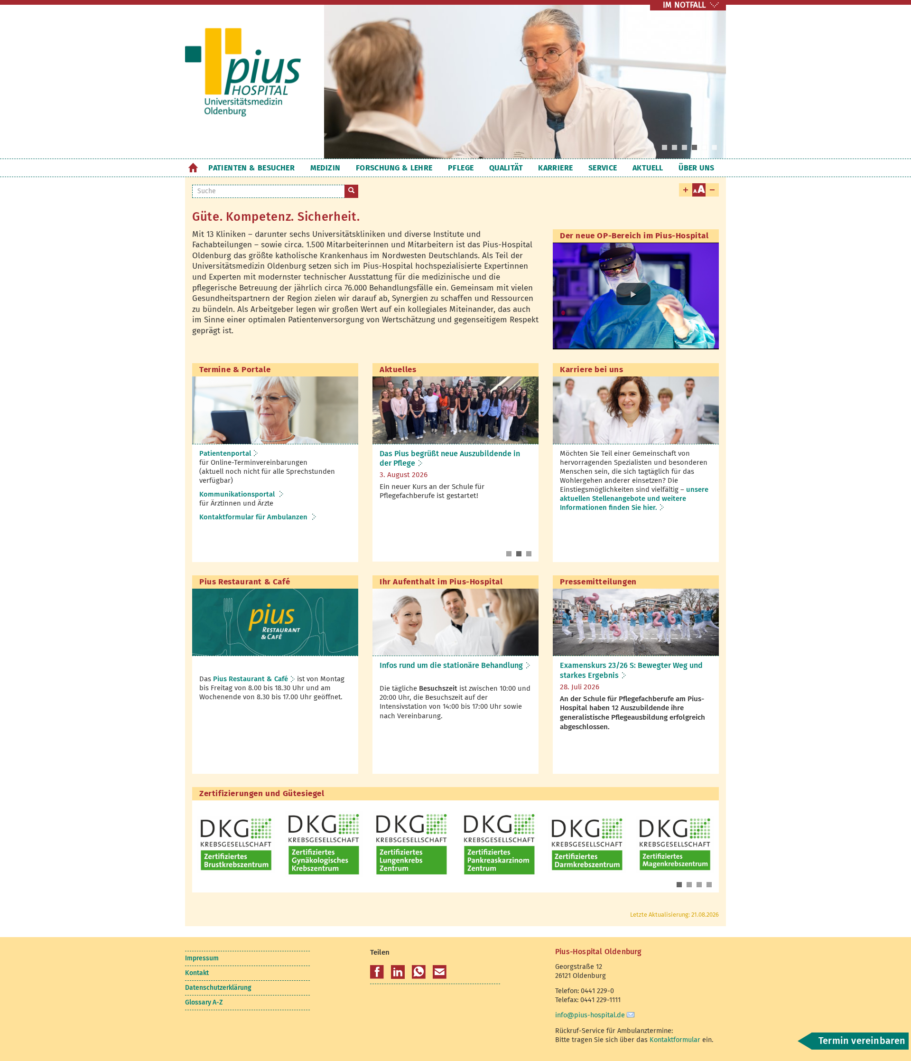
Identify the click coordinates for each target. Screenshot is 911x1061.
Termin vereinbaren (862, 1040)
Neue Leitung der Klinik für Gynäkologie (449, 453)
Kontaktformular (675, 1039)
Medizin (325, 167)
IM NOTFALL (684, 5)
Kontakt (197, 973)
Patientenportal (225, 453)
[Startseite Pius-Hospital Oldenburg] (247, 80)
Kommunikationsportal (238, 494)
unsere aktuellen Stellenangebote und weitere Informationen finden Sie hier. (634, 498)
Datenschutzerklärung (218, 988)
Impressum (202, 958)
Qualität (506, 167)
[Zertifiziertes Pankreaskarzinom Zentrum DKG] (499, 844)
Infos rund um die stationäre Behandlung (451, 665)
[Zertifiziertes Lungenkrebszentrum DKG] (412, 844)
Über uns (696, 167)
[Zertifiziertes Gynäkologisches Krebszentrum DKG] (324, 844)
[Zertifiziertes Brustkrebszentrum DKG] (236, 844)
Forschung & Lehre (394, 167)
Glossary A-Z (204, 1002)
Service (602, 167)
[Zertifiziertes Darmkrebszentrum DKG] (587, 844)
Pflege (461, 167)
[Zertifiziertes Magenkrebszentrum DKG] (675, 844)
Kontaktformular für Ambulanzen (254, 517)
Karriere (555, 167)
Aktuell (647, 167)
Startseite (193, 167)
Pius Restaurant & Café (250, 679)
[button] (633, 294)
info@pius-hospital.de (590, 1015)
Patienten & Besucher (251, 167)
